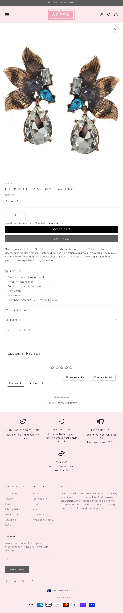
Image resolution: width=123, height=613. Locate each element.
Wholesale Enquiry (43, 519)
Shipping (10, 504)
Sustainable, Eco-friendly (22, 430)
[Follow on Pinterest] (23, 581)
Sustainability (40, 498)
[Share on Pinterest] (25, 330)
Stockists (38, 509)
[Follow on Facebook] (6, 581)
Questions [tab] (34, 383)
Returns (65, 429)
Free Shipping (100, 430)
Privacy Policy (12, 509)
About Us (38, 493)
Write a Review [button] (104, 377)
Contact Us (11, 493)
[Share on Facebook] (16, 330)
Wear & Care (12, 514)
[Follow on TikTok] (31, 581)
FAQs (8, 525)
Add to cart (62, 229)
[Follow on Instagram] (15, 581)
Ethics (36, 504)
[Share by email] (29, 330)
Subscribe (17, 569)
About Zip (10, 519)
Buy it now (61, 238)
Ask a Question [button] (77, 377)
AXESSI (9, 183)
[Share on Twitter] (20, 330)
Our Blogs (38, 514)
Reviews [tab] (13, 383)
